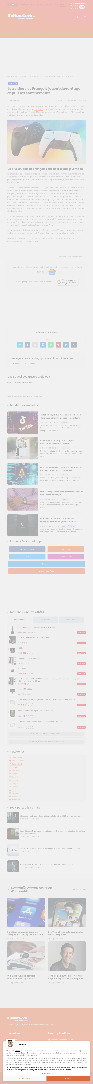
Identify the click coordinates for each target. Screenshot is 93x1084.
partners (17, 1051)
